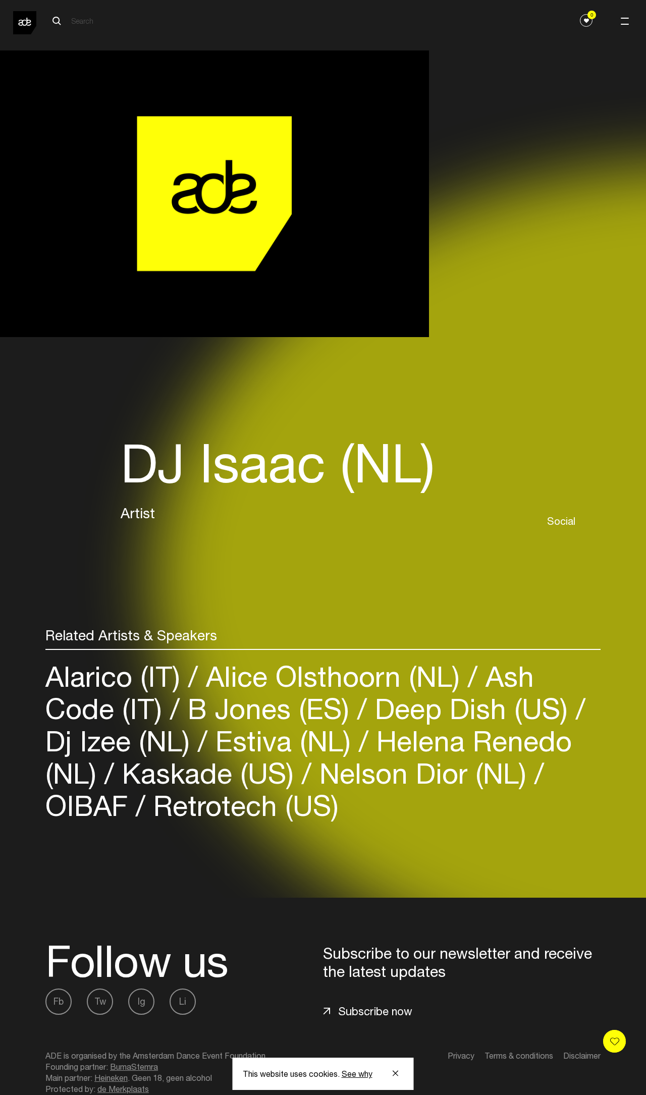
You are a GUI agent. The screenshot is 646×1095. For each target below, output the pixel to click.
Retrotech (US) (242, 805)
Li (182, 1001)
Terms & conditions (518, 1055)
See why (357, 1073)
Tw (100, 1001)
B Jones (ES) (268, 708)
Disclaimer (582, 1055)
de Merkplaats (123, 1088)
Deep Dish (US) (471, 708)
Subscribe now (375, 1011)
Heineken (111, 1077)
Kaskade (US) (208, 773)
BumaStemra (134, 1066)
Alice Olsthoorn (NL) (333, 676)
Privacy (461, 1055)
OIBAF (90, 805)
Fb (58, 1001)
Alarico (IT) (116, 676)
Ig (141, 1001)
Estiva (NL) (283, 741)
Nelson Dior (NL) (422, 773)
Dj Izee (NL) (121, 741)
